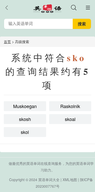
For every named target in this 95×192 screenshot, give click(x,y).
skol (25, 132)
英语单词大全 (49, 179)
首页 (7, 41)
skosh (25, 119)
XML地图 (70, 179)
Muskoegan (25, 106)
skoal (70, 119)
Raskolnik (70, 106)
